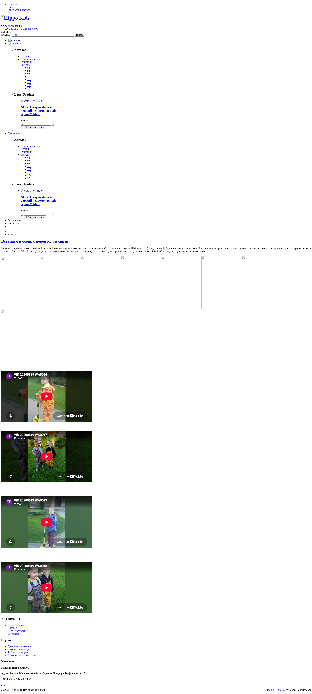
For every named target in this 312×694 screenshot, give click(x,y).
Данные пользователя (20, 646)
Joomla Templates (276, 689)
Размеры (25, 64)
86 (28, 67)
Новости (12, 4)
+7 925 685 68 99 (29, 28)
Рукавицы (26, 61)
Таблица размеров (18, 652)
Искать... (6, 34)
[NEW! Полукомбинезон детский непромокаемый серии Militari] (32, 101)
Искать (79, 35)
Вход (10, 7)
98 (28, 73)
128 (29, 88)
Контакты (13, 633)
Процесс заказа (16, 625)
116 (29, 82)
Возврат (12, 628)
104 (29, 76)
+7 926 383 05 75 (10, 28)
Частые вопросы (17, 630)
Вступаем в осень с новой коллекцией (34, 241)
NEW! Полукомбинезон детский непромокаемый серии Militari (38, 110)
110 (29, 79)
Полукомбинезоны (31, 59)
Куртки (25, 56)
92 (28, 70)
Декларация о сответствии (22, 655)
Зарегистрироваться (19, 9)
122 (29, 85)
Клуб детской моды (18, 649)
